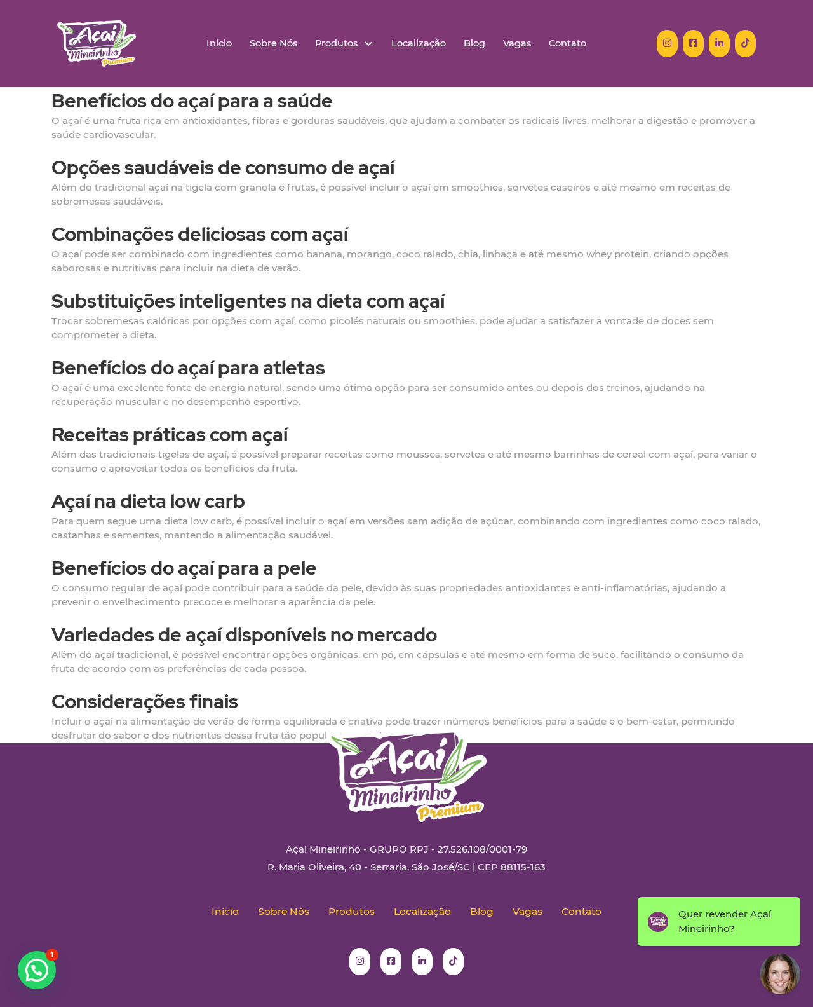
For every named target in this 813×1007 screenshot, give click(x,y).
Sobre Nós (273, 43)
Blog (474, 43)
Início (219, 43)
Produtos (336, 43)
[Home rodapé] (406, 765)
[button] (37, 970)
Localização (418, 43)
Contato (567, 43)
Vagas (517, 43)
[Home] (96, 43)
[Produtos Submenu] (368, 43)
